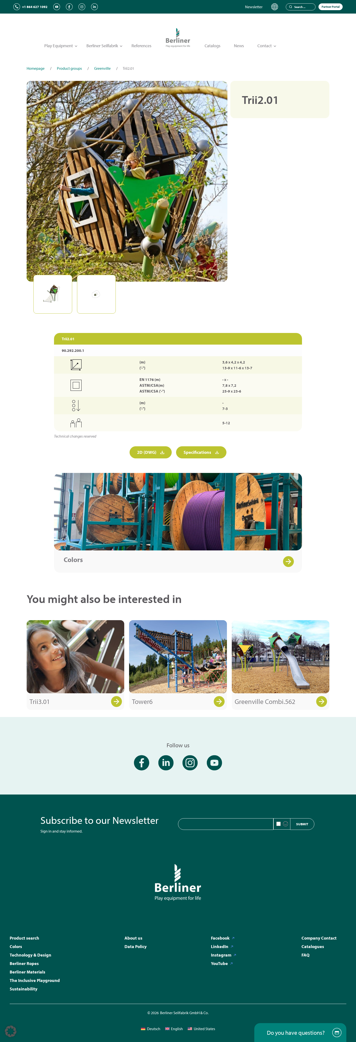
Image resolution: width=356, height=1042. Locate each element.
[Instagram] (81, 6)
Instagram (221, 955)
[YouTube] (56, 6)
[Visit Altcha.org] (285, 823)
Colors (73, 559)
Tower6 (142, 701)
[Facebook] (69, 6)
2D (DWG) (146, 452)
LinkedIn (219, 946)
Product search (24, 938)
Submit (302, 824)
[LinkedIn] (94, 6)
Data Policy (135, 946)
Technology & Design (30, 955)
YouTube (219, 963)
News (239, 45)
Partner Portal (331, 6)
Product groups (69, 68)
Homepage (36, 68)
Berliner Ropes (24, 963)
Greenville (102, 68)
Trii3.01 (40, 701)
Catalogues (313, 946)
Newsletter (254, 6)
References (141, 45)
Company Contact (319, 938)
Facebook (220, 938)
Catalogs (212, 45)
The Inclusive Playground (35, 980)
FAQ (306, 955)
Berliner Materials (27, 972)
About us (133, 938)
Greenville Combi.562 (265, 701)
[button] (10, 1031)
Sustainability (23, 989)
